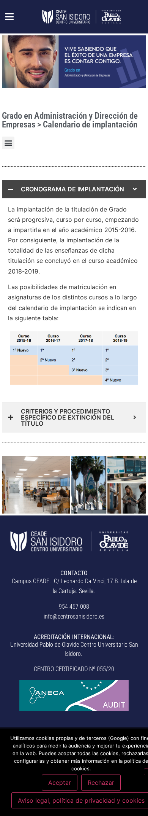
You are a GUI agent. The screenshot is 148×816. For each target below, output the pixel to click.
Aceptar (59, 782)
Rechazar (101, 782)
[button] (5, 16)
